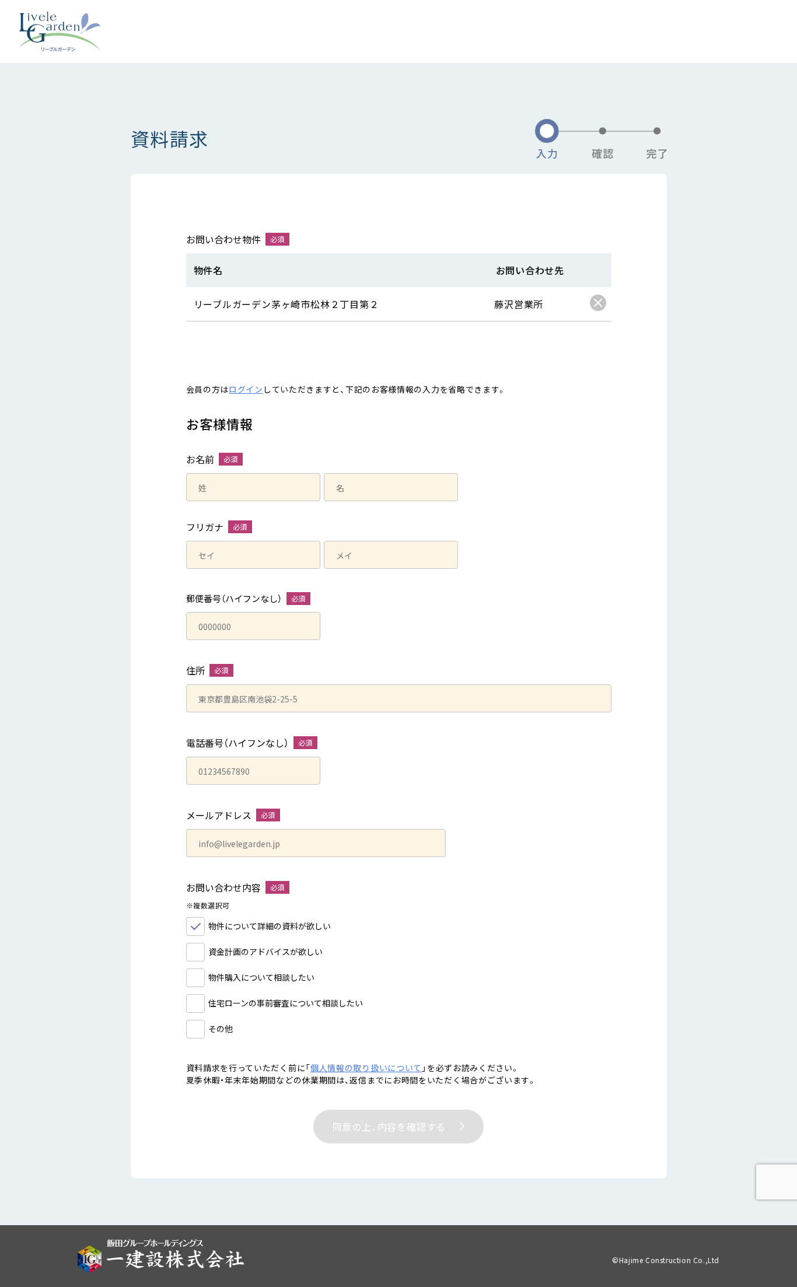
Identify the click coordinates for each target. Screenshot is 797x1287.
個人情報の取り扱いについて (366, 1067)
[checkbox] (598, 303)
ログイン (246, 389)
